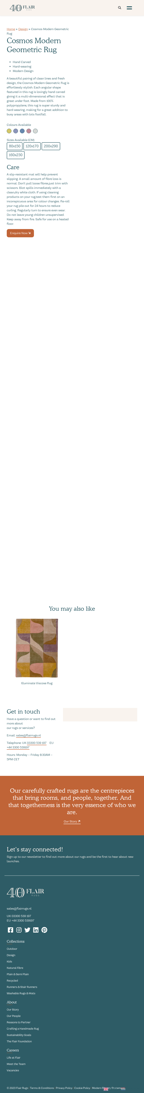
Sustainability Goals (19, 1035)
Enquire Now (19, 233)
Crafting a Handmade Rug (23, 1028)
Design (23, 29)
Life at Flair (13, 1057)
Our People (14, 1016)
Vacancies (13, 1070)
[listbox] (121, 1089)
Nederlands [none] (133, 1088)
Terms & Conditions (42, 1088)
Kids (9, 961)
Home (11, 29)
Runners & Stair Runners (22, 987)
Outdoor (12, 949)
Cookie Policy (82, 1088)
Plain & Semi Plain (18, 974)
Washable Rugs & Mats (21, 993)
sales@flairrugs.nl (28, 735)
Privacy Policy (64, 1088)
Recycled (12, 980)
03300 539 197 (36, 743)
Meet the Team (16, 1064)
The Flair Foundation (19, 1041)
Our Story (71, 821)
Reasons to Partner (19, 1022)
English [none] (113, 1088)
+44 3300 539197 (18, 747)
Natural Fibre (15, 968)
